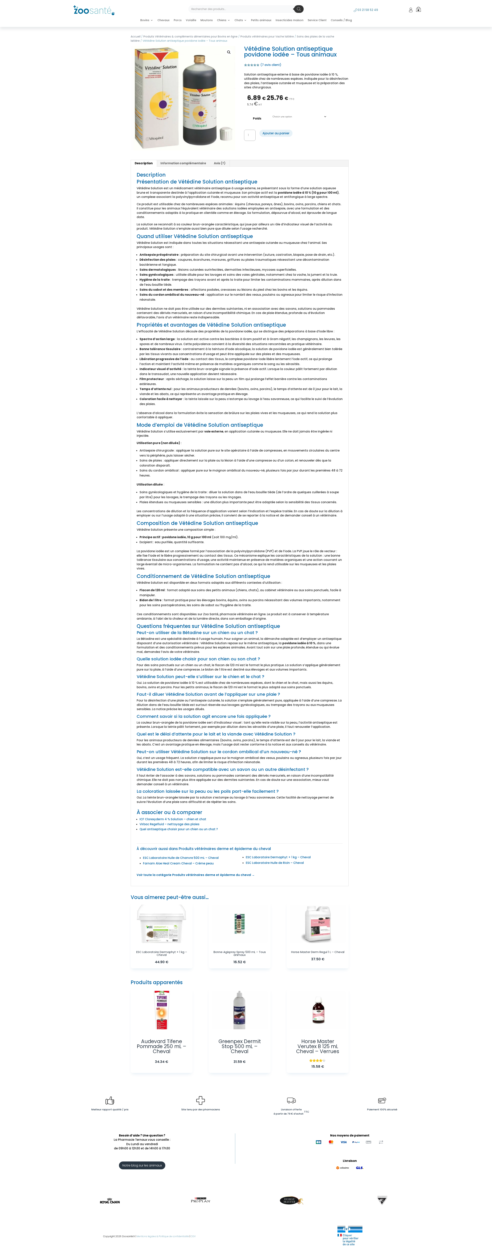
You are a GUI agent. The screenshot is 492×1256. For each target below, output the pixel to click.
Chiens (221, 20)
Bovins (144, 20)
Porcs (178, 20)
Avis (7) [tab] (219, 163)
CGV (193, 1236)
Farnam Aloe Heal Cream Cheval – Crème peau (178, 863)
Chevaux (163, 20)
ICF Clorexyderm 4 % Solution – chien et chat (173, 819)
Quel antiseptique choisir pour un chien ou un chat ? (179, 829)
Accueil (135, 36)
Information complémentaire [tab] (183, 163)
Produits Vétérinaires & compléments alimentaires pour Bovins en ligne (190, 36)
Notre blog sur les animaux (142, 1165)
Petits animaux (261, 20)
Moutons (206, 20)
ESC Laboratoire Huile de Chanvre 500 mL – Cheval (181, 858)
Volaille (191, 20)
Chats (238, 20)
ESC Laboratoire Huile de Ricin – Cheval (275, 863)
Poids (257, 118)
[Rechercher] (299, 9)
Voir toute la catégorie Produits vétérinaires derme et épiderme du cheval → (196, 875)
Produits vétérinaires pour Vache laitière (267, 36)
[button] (228, 52)
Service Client (317, 20)
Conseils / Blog (341, 20)
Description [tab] (144, 163)
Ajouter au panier (276, 133)
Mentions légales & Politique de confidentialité (163, 1236)
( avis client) (270, 65)
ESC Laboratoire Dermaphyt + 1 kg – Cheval (278, 857)
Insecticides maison (289, 20)
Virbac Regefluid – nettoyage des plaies (169, 824)
